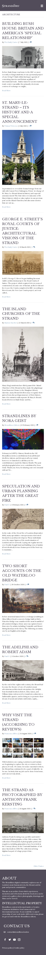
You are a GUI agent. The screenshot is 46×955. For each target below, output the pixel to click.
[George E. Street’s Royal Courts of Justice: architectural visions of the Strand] (23, 263)
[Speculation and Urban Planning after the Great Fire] (23, 519)
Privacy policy (7, 948)
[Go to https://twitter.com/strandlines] (9, 939)
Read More (6, 91)
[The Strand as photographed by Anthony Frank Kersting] (23, 823)
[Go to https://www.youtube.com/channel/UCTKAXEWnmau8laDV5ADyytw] (14, 939)
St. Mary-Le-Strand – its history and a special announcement (19, 112)
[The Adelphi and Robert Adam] (23, 670)
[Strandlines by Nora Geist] (23, 439)
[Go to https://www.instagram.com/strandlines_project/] (19, 939)
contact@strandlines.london (18, 932)
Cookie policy (19, 948)
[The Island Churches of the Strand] (23, 354)
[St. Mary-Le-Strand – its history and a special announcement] (23, 157)
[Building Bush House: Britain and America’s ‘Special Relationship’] (23, 57)
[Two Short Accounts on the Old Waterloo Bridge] (23, 600)
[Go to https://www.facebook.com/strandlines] (5, 939)
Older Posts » (39, 866)
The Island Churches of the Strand (21, 314)
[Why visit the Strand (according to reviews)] (23, 748)
